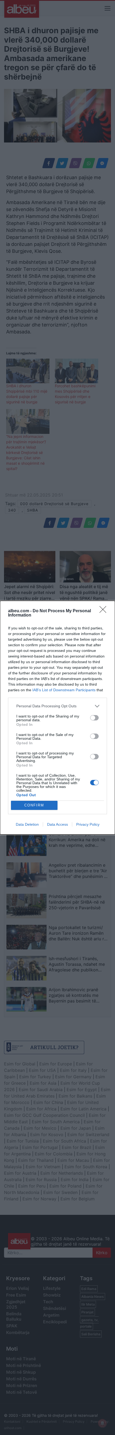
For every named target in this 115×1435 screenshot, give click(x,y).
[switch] (94, 717)
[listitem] (57, 706)
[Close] (104, 611)
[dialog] (57, 718)
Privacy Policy (87, 824)
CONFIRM (34, 805)
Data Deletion (27, 824)
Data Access (57, 824)
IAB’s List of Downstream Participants (63, 690)
